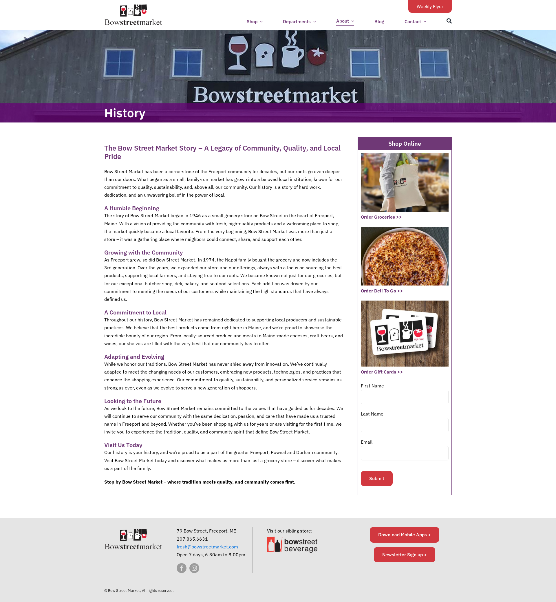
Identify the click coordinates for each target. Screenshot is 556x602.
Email (366, 442)
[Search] (449, 21)
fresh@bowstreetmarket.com (207, 547)
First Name (372, 386)
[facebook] (181, 568)
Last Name (372, 414)
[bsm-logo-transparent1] (133, 6)
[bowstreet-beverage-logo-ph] (292, 539)
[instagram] (194, 568)
